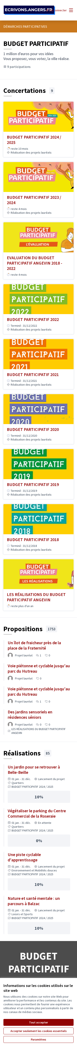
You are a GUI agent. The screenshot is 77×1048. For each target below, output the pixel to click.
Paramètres (38, 1039)
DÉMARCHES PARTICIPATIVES (25, 26)
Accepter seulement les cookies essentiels (38, 1031)
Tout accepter (38, 1022)
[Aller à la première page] (29, 10)
